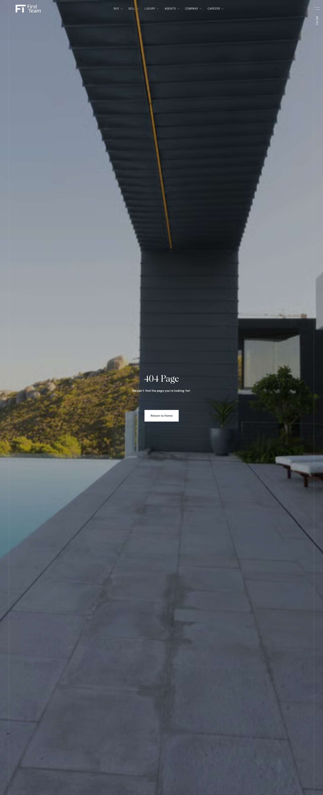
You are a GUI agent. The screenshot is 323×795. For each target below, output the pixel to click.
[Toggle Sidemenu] (317, 8)
